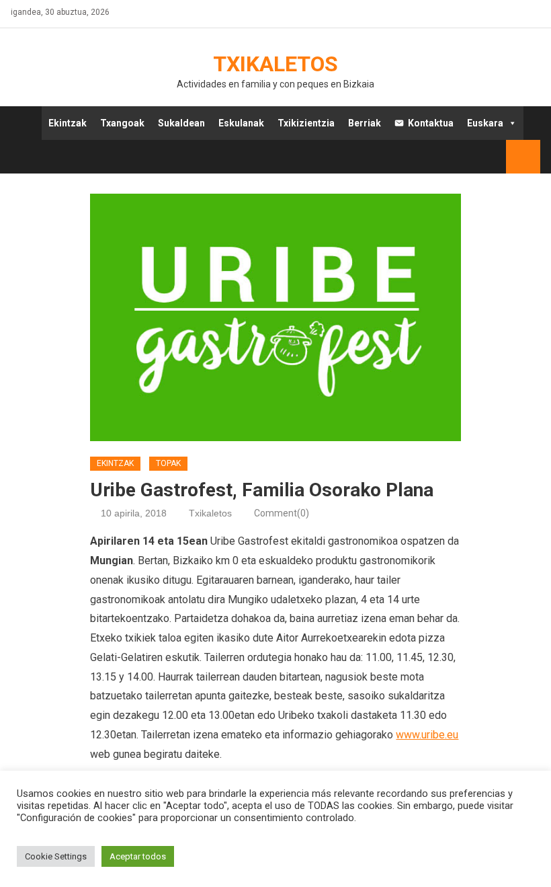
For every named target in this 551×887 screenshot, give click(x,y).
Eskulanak (241, 123)
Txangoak (122, 123)
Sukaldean (181, 123)
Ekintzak (67, 123)
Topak (168, 463)
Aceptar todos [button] (138, 856)
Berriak (364, 123)
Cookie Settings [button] (56, 856)
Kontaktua (431, 123)
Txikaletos (275, 64)
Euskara (485, 123)
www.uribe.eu (427, 734)
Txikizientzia (306, 123)
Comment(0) (281, 513)
